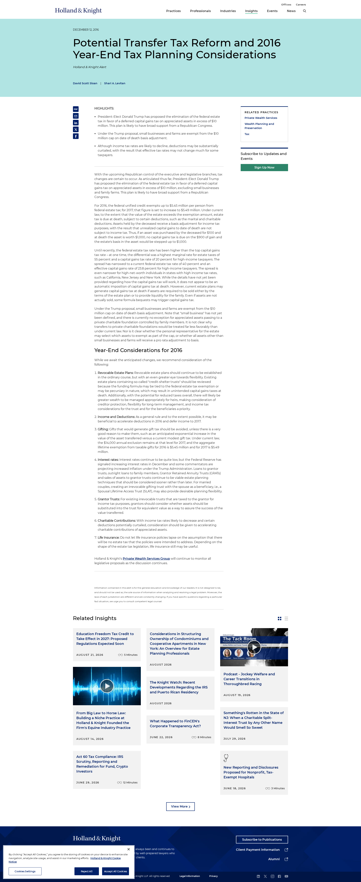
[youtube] (286, 876)
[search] (304, 11)
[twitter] (265, 876)
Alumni (274, 859)
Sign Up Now (264, 167)
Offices (286, 4)
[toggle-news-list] (286, 618)
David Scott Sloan (85, 83)
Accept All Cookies (115, 871)
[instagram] (272, 876)
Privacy (213, 876)
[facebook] (279, 876)
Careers (301, 4)
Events (272, 11)
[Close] (128, 849)
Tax (247, 134)
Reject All (87, 871)
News (291, 11)
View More (179, 806)
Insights (251, 11)
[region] (69, 862)
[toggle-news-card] (279, 618)
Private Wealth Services (261, 118)
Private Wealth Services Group (146, 558)
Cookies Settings (25, 871)
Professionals (200, 11)
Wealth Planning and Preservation (259, 126)
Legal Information (190, 876)
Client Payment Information (258, 850)
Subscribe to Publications (262, 839)
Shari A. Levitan (114, 83)
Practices (173, 11)
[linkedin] (258, 876)
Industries (228, 11)
